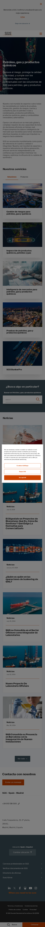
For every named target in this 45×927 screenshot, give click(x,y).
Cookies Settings (22, 466)
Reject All (22, 471)
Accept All (22, 477)
